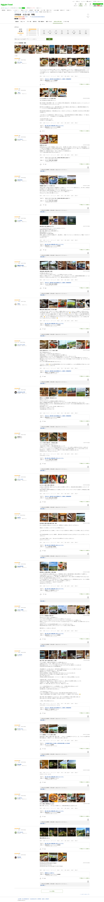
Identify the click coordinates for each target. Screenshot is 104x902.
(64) (41, 21)
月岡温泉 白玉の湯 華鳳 (24, 14)
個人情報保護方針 (25, 898)
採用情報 (39, 898)
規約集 (43, 898)
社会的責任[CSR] (33, 898)
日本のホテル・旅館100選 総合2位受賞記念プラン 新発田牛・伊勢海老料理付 (58, 79)
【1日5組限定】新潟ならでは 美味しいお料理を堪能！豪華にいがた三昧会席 (57, 743)
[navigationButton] (88, 49)
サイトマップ (83, 1)
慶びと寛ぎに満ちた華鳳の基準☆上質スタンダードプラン (54, 125)
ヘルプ (73, 1)
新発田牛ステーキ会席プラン (49, 872)
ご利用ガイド (78, 1)
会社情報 (19, 898)
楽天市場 (94, 1)
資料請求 (47, 898)
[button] (17, 49)
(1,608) (58, 21)
